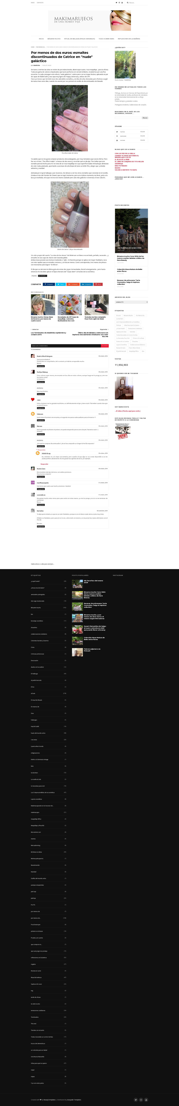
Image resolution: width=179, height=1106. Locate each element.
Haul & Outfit (35, 726)
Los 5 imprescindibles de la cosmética (127, 322)
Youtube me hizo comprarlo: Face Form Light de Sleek (95, 318)
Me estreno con (36, 832)
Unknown (40, 414)
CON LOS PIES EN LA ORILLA (125, 153)
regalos (33, 964)
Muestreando (35, 865)
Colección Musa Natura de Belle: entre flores (94, 638)
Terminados (35, 1017)
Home (32, 47)
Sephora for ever (121, 332)
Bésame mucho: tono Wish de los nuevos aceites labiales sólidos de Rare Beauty (94, 595)
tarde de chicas (36, 997)
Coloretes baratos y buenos (40, 641)
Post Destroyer (35, 924)
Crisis (32, 647)
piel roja (33, 891)
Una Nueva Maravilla (37, 1057)
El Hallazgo (34, 674)
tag (32, 991)
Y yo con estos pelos (37, 1083)
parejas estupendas (37, 885)
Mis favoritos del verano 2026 (93, 581)
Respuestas (41, 450)
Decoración (34, 660)
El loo (32, 687)
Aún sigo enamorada (37, 601)
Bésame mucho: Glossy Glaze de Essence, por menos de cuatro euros (42, 319)
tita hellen (40, 511)
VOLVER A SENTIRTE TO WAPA (126, 170)
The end (33, 1024)
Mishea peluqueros (37, 858)
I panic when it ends (134, 348)
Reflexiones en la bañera (129, 39)
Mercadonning (35, 845)
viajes (33, 1076)
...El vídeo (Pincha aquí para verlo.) (127, 411)
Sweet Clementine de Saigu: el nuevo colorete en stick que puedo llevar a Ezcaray (95, 628)
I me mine (132, 332)
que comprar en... (36, 944)
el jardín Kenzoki (121, 351)
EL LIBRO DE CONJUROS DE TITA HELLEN (129, 162)
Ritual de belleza (36, 977)
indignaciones (35, 753)
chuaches (135, 341)
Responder (41, 366)
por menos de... (40, 47)
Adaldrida (45, 453)
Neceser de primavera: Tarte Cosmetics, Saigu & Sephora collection (95, 605)
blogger (105, 345)
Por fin (33, 905)
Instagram (132, 136)
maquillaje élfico (134, 351)
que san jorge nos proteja (39, 951)
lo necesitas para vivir (123, 338)
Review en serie (120, 348)
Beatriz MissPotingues (44, 356)
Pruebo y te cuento (37, 938)
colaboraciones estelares (137, 345)
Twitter (132, 131)
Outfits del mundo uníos (38, 878)
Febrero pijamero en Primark (92, 650)
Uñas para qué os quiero (131, 325)
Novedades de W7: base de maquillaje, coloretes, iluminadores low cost (68, 319)
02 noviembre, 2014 (102, 510)
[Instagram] (119, 2)
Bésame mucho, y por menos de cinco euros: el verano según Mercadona (94, 617)
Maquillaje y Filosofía (37, 825)
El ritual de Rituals (36, 700)
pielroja (118, 325)
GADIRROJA (119, 164)
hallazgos (34, 720)
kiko (32, 766)
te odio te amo (35, 1004)
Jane (38, 400)
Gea (143, 351)
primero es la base (138, 338)
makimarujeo (35, 812)
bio (32, 614)
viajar (32, 1070)
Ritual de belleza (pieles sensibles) (79, 39)
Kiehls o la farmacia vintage (39, 759)
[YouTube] (122, 2)
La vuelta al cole (36, 779)
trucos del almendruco (38, 1043)
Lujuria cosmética (121, 345)
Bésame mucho (54, 39)
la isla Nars (119, 319)
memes (33, 839)
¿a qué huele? (120, 328)
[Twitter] (116, 2)
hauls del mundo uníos (38, 733)
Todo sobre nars (106, 39)
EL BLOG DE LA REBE (122, 159)
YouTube (132, 140)
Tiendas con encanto (37, 1030)
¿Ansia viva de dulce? (37, 588)
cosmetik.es (41, 495)
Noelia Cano (41, 469)
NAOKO (117, 168)
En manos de (35, 707)
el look (118, 315)
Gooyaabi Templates (74, 1100)
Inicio (32, 2)
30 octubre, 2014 (103, 356)
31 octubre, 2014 (103, 482)
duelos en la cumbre (122, 341)
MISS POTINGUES (121, 166)
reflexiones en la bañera (39, 957)
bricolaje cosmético (37, 621)
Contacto (40, 2)
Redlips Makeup (42, 372)
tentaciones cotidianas (135, 328)
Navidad (33, 872)
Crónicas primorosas (37, 654)
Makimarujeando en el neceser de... (42, 806)
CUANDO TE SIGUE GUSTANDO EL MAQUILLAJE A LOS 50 (127, 156)
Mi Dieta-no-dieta (36, 852)
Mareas (39, 426)
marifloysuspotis (43, 483)
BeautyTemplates (50, 1100)
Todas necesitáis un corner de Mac (127, 335)
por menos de (35, 911)
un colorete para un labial (39, 1050)
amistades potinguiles (38, 594)
